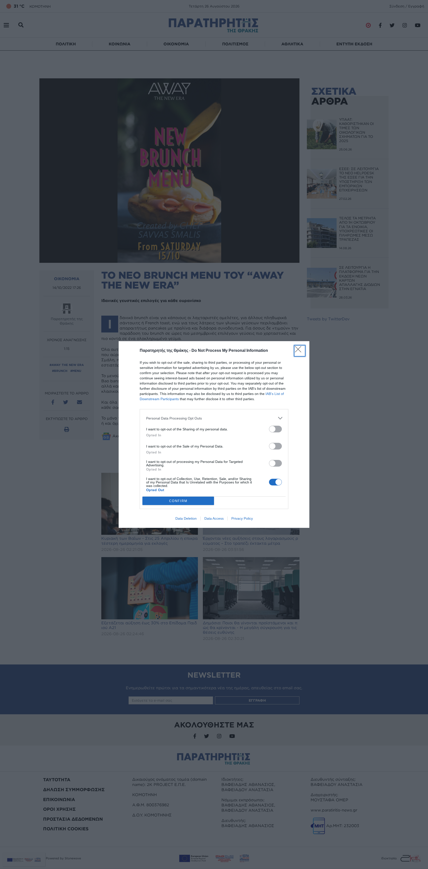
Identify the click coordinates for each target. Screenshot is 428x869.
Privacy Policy (242, 518)
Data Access (214, 518)
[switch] (275, 429)
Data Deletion (186, 518)
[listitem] (214, 418)
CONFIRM (178, 501)
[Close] (299, 351)
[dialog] (214, 434)
